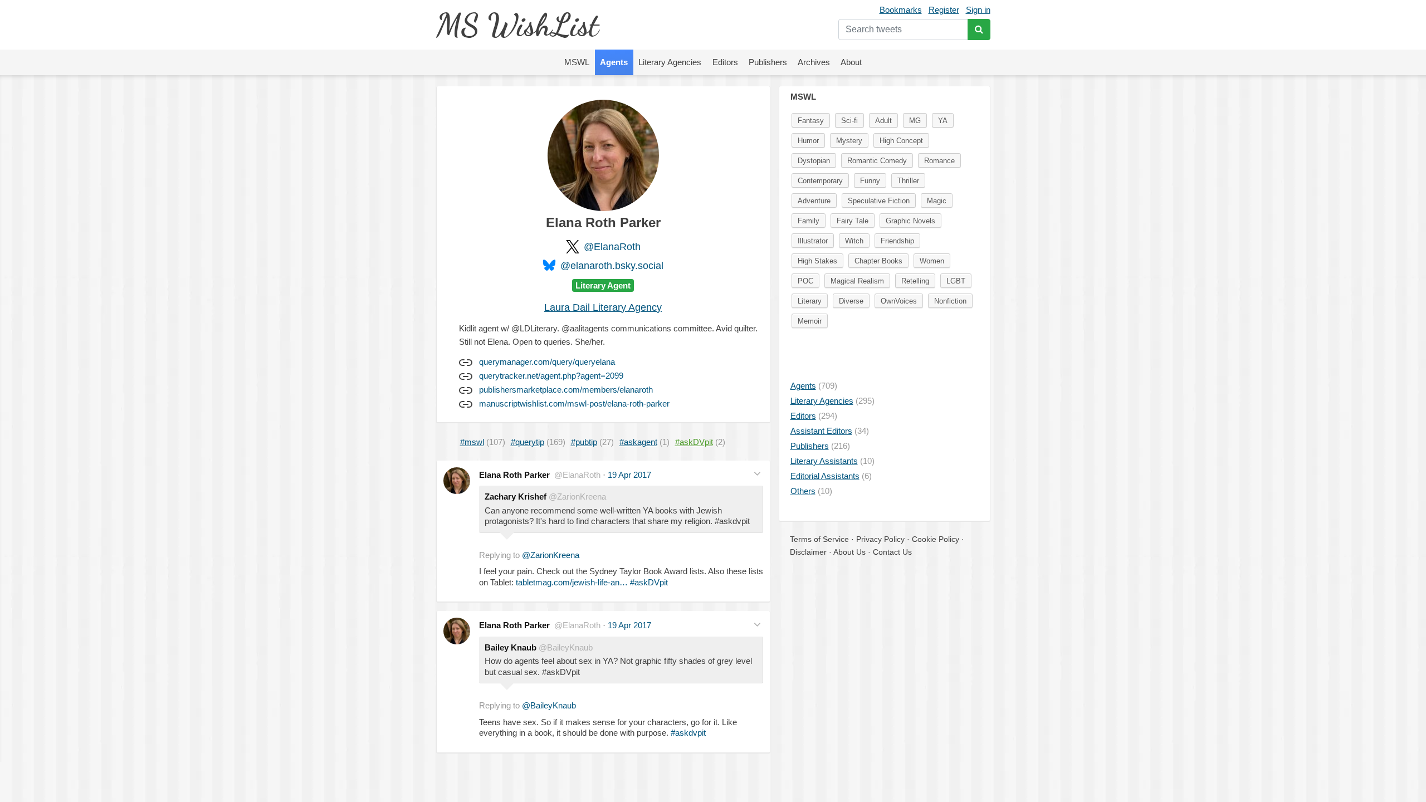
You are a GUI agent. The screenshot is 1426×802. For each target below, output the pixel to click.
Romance (939, 161)
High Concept (901, 140)
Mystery (849, 140)
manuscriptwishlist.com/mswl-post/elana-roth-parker (574, 403)
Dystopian (814, 161)
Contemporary (820, 181)
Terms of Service (819, 539)
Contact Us (892, 551)
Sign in (978, 9)
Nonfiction (950, 301)
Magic (936, 201)
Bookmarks (901, 9)
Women (932, 261)
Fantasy (811, 120)
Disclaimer (808, 551)
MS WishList (517, 25)
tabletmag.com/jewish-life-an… (572, 582)
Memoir (810, 321)
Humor (808, 140)
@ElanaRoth (612, 246)
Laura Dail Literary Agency (603, 307)
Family (808, 221)
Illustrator (813, 241)
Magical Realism (857, 281)
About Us (849, 551)
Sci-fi (849, 120)
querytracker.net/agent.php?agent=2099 (551, 375)
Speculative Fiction (879, 201)
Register (944, 9)
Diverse (851, 301)
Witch (854, 241)
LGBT (955, 281)
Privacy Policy (880, 539)
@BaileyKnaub (549, 705)
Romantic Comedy (877, 161)
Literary (810, 301)
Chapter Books (878, 261)
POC (805, 281)
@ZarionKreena (550, 555)
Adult (883, 120)
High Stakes (817, 261)
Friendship (897, 241)
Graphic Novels (910, 221)
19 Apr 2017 (629, 475)
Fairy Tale (852, 221)
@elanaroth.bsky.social (611, 265)
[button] (757, 473)
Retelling (915, 281)
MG (915, 120)
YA (943, 120)
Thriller (908, 181)
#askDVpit (649, 582)
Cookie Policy (935, 539)
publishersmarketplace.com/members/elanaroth (566, 389)
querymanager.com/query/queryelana (547, 361)
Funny (870, 181)
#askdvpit (688, 732)
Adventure (814, 201)
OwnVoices (899, 301)
